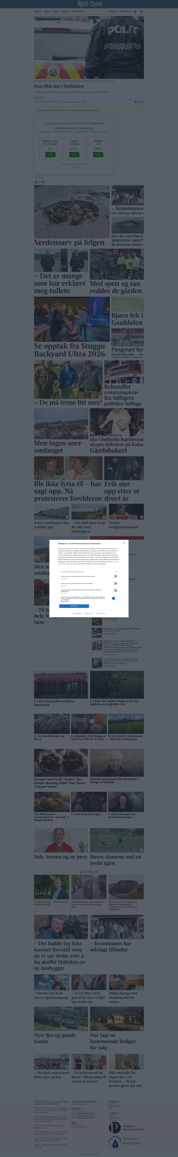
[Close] (125, 544)
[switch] (114, 576)
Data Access (89, 613)
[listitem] (89, 572)
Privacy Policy (100, 613)
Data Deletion (77, 613)
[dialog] (89, 578)
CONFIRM (74, 606)
